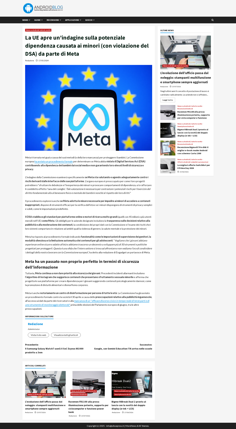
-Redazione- (72, 416)
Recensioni (53, 20)
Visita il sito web (38, 335)
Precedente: (54, 348)
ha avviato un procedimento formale (54, 161)
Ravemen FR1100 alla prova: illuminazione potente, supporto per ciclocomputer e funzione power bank (167, 112)
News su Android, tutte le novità (38, 30)
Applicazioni (72, 20)
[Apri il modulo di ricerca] (213, 20)
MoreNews (130, 425)
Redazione (29, 60)
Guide (37, 20)
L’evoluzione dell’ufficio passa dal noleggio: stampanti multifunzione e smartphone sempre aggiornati (45, 405)
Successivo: (123, 346)
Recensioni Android (79, 394)
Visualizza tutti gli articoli (66, 335)
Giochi (88, 20)
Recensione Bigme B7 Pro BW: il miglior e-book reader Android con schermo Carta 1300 (167, 148)
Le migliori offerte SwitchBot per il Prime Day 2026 (167, 165)
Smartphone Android (122, 394)
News (25, 20)
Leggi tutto (169, 100)
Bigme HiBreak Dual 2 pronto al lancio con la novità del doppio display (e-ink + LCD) (129, 405)
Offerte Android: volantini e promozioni (192, 162)
